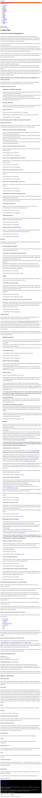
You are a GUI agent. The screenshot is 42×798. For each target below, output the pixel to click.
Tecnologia (5, 22)
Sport (4, 21)
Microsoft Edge (5, 625)
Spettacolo (5, 20)
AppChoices (32, 649)
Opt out (22, 418)
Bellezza (4, 9)
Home (1, 27)
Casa (4, 12)
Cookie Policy (5, 784)
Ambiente (5, 5)
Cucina (4, 14)
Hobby (4, 16)
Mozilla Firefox (5, 620)
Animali (4, 8)
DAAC (7, 643)
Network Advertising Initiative (16, 642)
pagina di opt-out (11, 549)
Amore (4, 6)
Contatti (4, 785)
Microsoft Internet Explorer (7, 623)
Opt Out (21, 273)
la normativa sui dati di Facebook (32, 452)
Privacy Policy (17, 117)
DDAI (14, 643)
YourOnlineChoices (4, 642)
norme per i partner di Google (12, 487)
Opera (4, 628)
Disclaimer (4, 783)
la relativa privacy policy (23, 394)
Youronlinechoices (9, 486)
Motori (4, 17)
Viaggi (4, 23)
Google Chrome (5, 618)
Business (4, 11)
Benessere (5, 10)
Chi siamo (4, 781)
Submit (12, 794)
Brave (4, 626)
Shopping (5, 18)
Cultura (4, 15)
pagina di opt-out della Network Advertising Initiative (16, 439)
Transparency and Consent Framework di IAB (27, 321)
